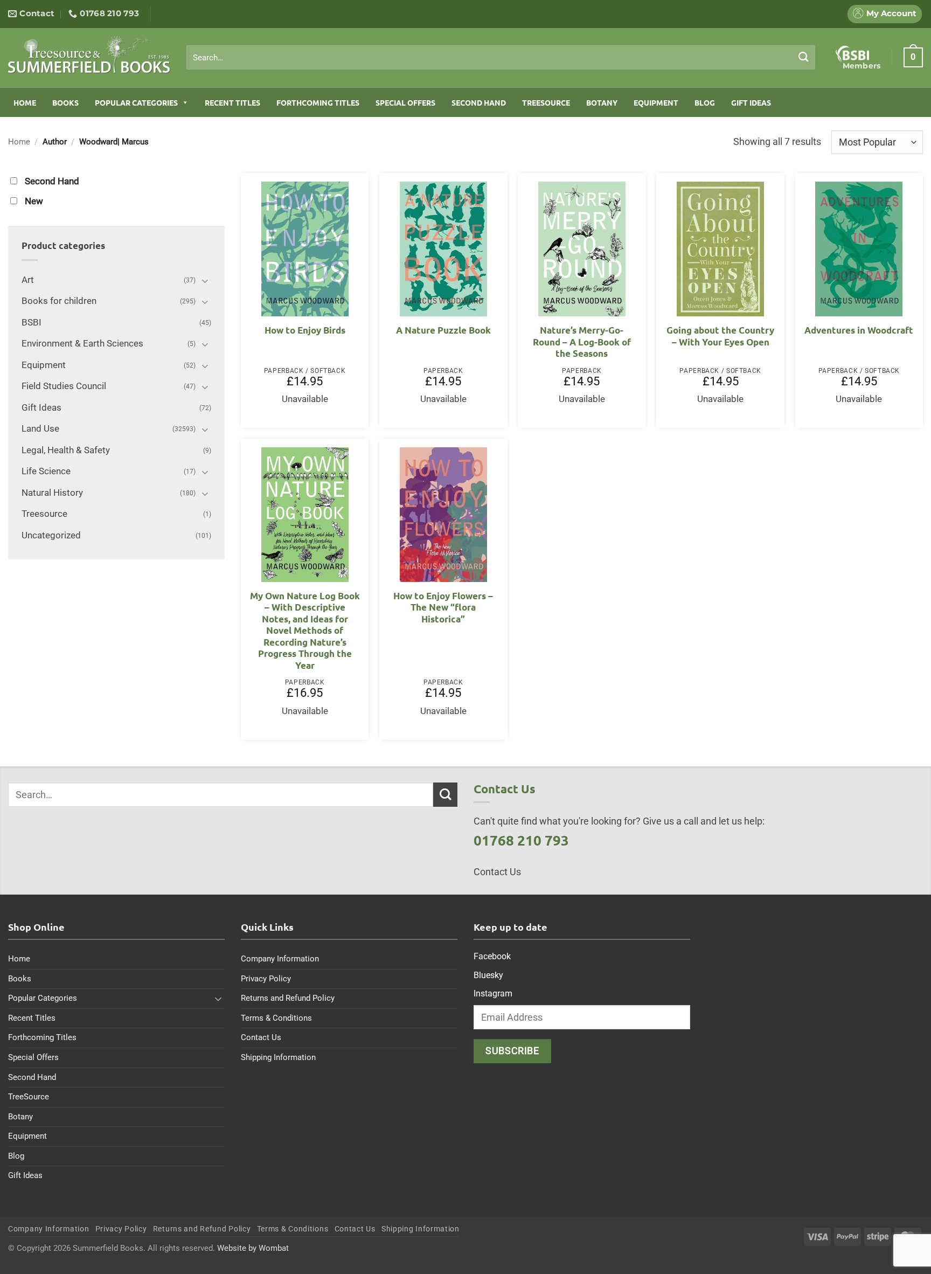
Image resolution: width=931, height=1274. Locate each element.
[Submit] (803, 57)
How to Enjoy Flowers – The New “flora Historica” (443, 607)
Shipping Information (278, 1057)
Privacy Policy (266, 979)
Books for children (59, 301)
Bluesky (488, 975)
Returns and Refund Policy (288, 998)
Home (24, 102)
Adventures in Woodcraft (858, 330)
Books (65, 102)
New (34, 201)
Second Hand (478, 102)
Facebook (492, 956)
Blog (704, 102)
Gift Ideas (751, 102)
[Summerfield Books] (89, 54)
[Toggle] (204, 280)
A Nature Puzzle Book (443, 330)
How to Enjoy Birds (305, 330)
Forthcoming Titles (317, 102)
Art (28, 280)
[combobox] (500, 57)
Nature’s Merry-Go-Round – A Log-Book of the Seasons (582, 341)
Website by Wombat (253, 1248)
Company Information (280, 959)
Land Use (40, 429)
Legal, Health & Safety (66, 450)
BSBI (31, 322)
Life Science (46, 471)
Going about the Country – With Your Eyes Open (720, 336)
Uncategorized (51, 535)
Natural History (52, 493)
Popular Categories (136, 102)
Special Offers (405, 102)
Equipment (656, 102)
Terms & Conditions (276, 1018)
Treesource (44, 514)
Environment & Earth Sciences (82, 343)
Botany (601, 102)
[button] (913, 57)
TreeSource (546, 102)
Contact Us (261, 1037)
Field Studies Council (64, 386)
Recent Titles (232, 102)
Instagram (493, 993)
